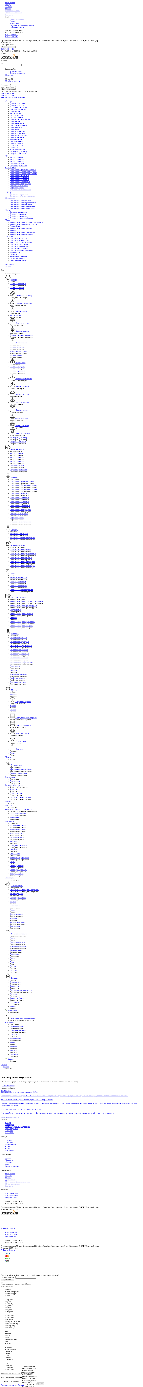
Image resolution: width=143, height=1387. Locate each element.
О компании (10, 3)
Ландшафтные (15, 226)
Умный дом (9, 878)
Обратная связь (19, 97)
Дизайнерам (14, 23)
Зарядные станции (17, 789)
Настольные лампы (18, 546)
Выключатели (15, 906)
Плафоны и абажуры (18, 153)
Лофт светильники (17, 188)
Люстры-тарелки (16, 143)
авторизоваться (15, 71)
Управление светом (17, 149)
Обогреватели (16, 765)
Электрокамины (16, 1002)
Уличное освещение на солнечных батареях (26, 222)
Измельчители (15, 1038)
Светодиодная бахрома (18, 846)
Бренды (8, 5)
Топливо (13, 1006)
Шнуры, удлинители (18, 898)
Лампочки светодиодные (19, 240)
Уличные (13, 230)
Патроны (13, 254)
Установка (9, 1160)
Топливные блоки (17, 998)
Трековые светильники (18, 212)
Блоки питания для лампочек (21, 242)
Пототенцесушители (18, 1030)
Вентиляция (10, 777)
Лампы (12, 862)
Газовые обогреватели (18, 773)
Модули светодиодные (18, 256)
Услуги (8, 757)
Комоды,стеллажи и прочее (26, 718)
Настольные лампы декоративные (23, 202)
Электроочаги (15, 982)
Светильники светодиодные (20, 184)
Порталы (13, 994)
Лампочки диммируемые (19, 246)
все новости (5, 1090)
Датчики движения (17, 922)
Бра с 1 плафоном (16, 158)
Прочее (8, 801)
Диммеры (13, 918)
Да (3, 47)
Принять (40, 1384)
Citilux (7, 1148)
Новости (8, 1176)
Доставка (8, 7)
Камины (14, 978)
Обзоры (8, 1178)
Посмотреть (9, 75)
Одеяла (12, 753)
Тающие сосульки (16, 874)
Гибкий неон (15, 854)
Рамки (12, 910)
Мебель (14, 690)
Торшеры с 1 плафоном (19, 194)
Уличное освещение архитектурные (23, 224)
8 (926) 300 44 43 (7, 49)
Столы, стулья (21, 741)
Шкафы (13, 710)
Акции (8, 266)
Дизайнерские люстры (18, 125)
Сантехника (10, 1022)
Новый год (9, 821)
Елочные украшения (17, 829)
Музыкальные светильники (20, 190)
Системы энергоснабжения (20, 797)
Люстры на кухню (17, 105)
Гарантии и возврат (12, 11)
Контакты (9, 15)
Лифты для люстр (16, 147)
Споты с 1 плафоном (18, 214)
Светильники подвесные (19, 180)
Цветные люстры (16, 117)
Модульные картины (18, 946)
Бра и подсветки (17, 449)
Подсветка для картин (18, 166)
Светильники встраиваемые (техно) (23, 174)
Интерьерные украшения (19, 858)
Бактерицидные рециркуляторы (23, 1018)
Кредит (12, 21)
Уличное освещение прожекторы (22, 232)
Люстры (8, 101)
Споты (8, 210)
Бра (6, 155)
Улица (7, 220)
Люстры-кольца (16, 127)
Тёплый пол (14, 817)
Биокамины (14, 986)
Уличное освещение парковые (21, 228)
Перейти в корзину (12, 81)
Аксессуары (14, 954)
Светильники (10, 168)
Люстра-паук (15, 129)
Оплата (8, 9)
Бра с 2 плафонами (17, 160)
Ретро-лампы (15, 252)
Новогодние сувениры (18, 870)
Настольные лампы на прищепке (22, 206)
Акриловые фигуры (17, 837)
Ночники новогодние (18, 825)
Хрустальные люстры (18, 109)
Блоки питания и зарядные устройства (24, 890)
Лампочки (9, 236)
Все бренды (9, 1150)
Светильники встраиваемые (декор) (23, 172)
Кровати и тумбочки (23, 725)
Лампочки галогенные (18, 238)
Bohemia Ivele (10, 1144)
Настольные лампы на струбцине (22, 208)
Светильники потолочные (20, 182)
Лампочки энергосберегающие (21, 250)
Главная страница (8, 1086)
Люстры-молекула (17, 123)
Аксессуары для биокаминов (21, 990)
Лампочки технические (19, 248)
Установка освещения (13, 13)
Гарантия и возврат (12, 1166)
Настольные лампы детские (20, 200)
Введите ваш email (8, 1277)
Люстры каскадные (17, 131)
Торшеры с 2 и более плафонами (22, 196)
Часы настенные (16, 950)
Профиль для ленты (17, 258)
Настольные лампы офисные (21, 204)
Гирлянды (13, 850)
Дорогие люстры (16, 145)
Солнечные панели (17, 793)
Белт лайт (13, 841)
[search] (2, 63)
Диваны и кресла (22, 733)
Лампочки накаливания (19, 244)
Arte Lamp (9, 1142)
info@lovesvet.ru (7, 97)
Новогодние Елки (17, 833)
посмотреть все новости (10, 1117)
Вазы (12, 962)
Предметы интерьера (19, 934)
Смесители (14, 1055)
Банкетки (13, 694)
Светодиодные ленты (18, 260)
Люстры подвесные (17, 133)
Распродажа (9, 264)
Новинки (8, 805)
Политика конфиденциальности (22, 25)
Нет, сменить (10, 47)
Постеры (13, 966)
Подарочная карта (17, 19)
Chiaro (7, 1146)
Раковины (13, 1046)
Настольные (10, 198)
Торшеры (8, 192)
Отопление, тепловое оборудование (19, 809)
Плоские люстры (16, 115)
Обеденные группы (23, 702)
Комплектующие (16, 894)
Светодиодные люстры (18, 107)
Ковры (12, 938)
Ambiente (8, 1140)
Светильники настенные (19, 178)
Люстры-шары (15, 111)
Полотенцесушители (18, 813)
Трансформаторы (16, 914)
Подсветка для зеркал (18, 164)
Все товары (9, 1133)
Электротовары (17, 886)
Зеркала (13, 706)
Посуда (12, 958)
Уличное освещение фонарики (21, 234)
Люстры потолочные (18, 103)
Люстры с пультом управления (21, 119)
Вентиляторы (15, 781)
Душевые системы (17, 1026)
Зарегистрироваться (17, 73)
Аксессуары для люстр (18, 151)
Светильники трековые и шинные (23, 170)
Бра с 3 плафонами (17, 162)
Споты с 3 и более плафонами (21, 218)
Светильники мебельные (19, 176)
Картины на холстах (17, 942)
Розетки (13, 902)
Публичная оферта (17, 27)
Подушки (19, 749)
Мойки (12, 1042)
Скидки (11, 1059)
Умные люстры (15, 113)
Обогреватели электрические (21, 769)
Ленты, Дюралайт (16, 866)
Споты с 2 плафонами (18, 216)
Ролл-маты (14, 1051)
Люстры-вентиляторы (18, 135)
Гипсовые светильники (19, 186)
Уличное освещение (18, 598)
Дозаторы (13, 1034)
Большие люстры (16, 139)
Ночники (13, 970)
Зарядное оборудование (14, 785)
